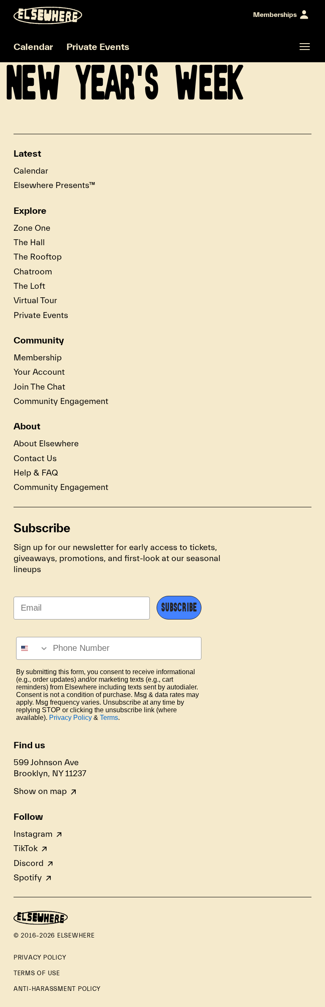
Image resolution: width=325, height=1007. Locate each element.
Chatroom (33, 272)
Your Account (39, 372)
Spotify (28, 878)
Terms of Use (37, 973)
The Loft (29, 286)
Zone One (32, 228)
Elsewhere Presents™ (54, 185)
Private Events (97, 46)
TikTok (26, 848)
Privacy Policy (70, 717)
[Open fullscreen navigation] (304, 46)
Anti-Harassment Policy (57, 989)
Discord (29, 863)
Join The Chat (39, 387)
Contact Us (35, 458)
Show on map (40, 791)
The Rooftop (38, 257)
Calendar (33, 46)
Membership (38, 357)
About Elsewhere (46, 443)
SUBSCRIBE (179, 607)
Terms (109, 717)
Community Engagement (61, 401)
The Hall (29, 242)
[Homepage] (48, 15)
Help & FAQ (36, 473)
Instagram (33, 834)
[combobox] (33, 648)
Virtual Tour (35, 300)
